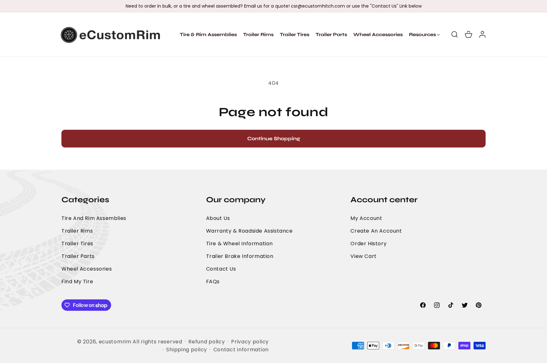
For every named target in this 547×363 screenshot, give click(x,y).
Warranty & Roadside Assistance (249, 231)
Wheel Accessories (86, 268)
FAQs (213, 281)
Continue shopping (273, 138)
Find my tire (77, 281)
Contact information (241, 349)
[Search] (455, 34)
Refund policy (206, 341)
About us (218, 218)
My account (366, 218)
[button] (422, 34)
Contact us (221, 268)
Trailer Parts (78, 256)
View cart (363, 256)
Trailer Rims (77, 231)
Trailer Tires (77, 243)
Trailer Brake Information (240, 256)
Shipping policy (186, 349)
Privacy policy (250, 341)
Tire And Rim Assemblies (93, 218)
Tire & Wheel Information (239, 243)
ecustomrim (115, 341)
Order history (368, 243)
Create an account (376, 231)
